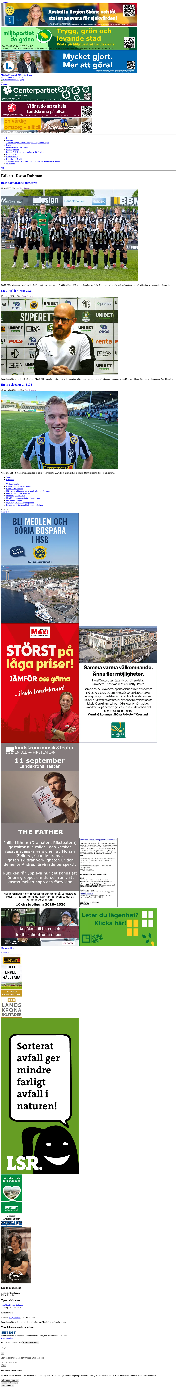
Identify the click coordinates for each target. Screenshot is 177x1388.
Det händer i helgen (14, 500)
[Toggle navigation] (2, 82)
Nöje (36, 143)
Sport (47, 143)
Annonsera (25, 161)
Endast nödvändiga (9, 1383)
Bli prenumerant (37, 161)
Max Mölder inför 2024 (16, 290)
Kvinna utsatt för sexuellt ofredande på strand (24, 505)
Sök (3, 1365)
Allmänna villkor (13, 161)
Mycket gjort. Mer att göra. (20, 503)
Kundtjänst (48, 161)
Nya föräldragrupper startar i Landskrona (23, 498)
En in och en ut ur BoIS (16, 384)
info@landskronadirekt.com (12, 1305)
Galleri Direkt (11, 157)
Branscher (21, 152)
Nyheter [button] (9, 140)
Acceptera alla (7, 1386)
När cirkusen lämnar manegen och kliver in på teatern (28, 491)
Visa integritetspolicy (10, 1380)
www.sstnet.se (7, 1338)
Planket (15, 147)
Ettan (8, 138)
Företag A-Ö (11, 152)
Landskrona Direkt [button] (14, 159)
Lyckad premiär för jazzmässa (18, 486)
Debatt (9, 147)
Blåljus (16, 143)
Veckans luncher (13, 484)
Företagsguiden (7, 948)
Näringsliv (29, 143)
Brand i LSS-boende (14, 489)
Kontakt (56, 161)
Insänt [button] (8, 145)
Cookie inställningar (30, 1343)
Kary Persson (24, 188)
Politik (42, 143)
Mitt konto (10, 164)
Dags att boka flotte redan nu (18, 493)
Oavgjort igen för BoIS (15, 496)
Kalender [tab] (10, 479)
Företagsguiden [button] (12, 150)
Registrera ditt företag (35, 152)
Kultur (22, 143)
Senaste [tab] (9, 477)
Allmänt (9, 143)
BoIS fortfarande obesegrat (19, 182)
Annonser (5, 2)
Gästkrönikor (24, 147)
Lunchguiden (11, 154)
